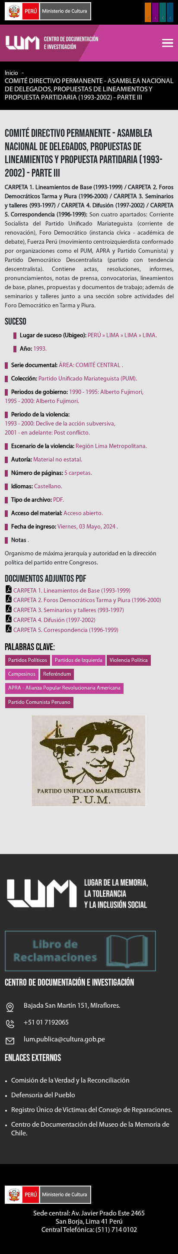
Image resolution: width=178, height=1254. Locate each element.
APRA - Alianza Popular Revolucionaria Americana (64, 688)
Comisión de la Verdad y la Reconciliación (70, 1080)
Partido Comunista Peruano (39, 702)
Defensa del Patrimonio (170, 12)
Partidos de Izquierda (78, 660)
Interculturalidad (162, 12)
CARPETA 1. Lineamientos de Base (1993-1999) (71, 591)
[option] (89, 761)
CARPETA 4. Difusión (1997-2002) (54, 620)
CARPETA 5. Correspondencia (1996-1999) (65, 630)
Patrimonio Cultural (148, 12)
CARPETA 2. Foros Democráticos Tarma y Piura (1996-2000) (87, 600)
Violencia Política (129, 660)
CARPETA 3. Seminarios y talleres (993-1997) (68, 610)
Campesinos (21, 674)
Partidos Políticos (27, 660)
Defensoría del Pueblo (43, 1095)
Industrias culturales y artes (155, 12)
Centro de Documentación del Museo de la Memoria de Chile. (90, 1129)
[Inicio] (52, 43)
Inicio (11, 73)
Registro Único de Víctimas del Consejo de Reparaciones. (91, 1110)
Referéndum (57, 674)
